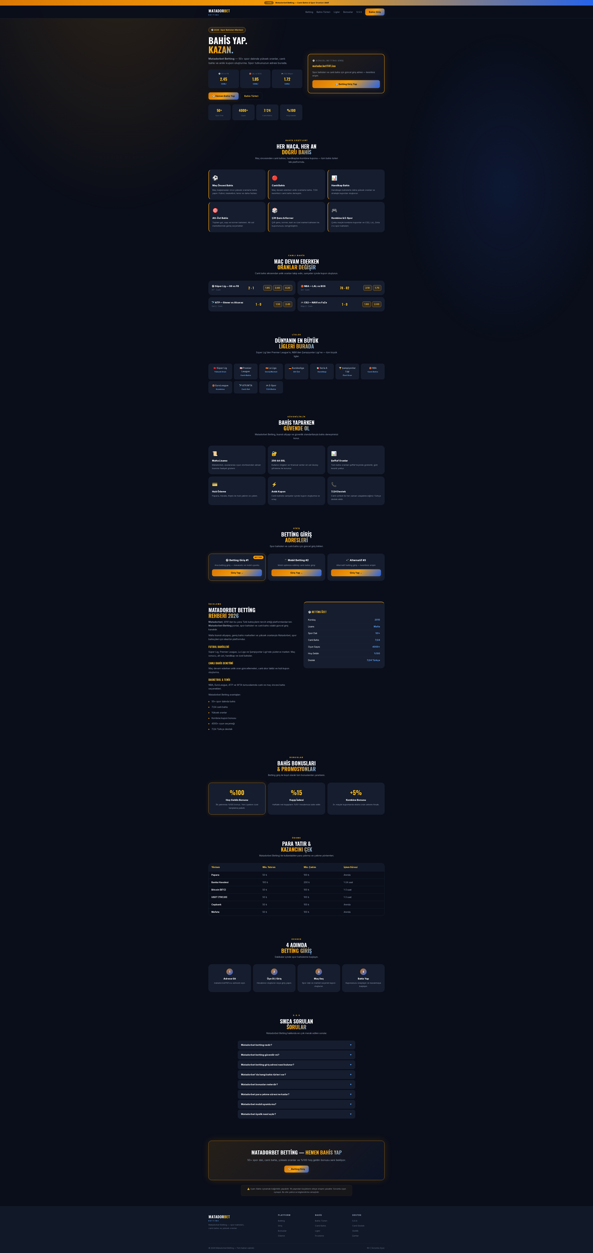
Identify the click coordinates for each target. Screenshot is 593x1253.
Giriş (280, 1225)
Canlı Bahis (320, 1225)
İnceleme (319, 1235)
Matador (219, 12)
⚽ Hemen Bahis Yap (223, 96)
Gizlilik (355, 1231)
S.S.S (359, 12)
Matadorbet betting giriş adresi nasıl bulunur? (296, 1064)
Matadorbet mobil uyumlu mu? (296, 1104)
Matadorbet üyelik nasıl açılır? (296, 1114)
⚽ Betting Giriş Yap (346, 84)
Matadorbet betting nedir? (296, 1045)
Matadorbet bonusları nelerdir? (296, 1084)
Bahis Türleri (323, 12)
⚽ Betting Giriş (296, 1169)
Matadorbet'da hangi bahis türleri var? (296, 1074)
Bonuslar (348, 12)
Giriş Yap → (237, 572)
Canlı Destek (358, 1225)
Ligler (337, 12)
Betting (309, 12)
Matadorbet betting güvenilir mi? (296, 1054)
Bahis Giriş (375, 12)
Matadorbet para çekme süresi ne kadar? (296, 1094)
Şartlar (355, 1235)
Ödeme (281, 1235)
